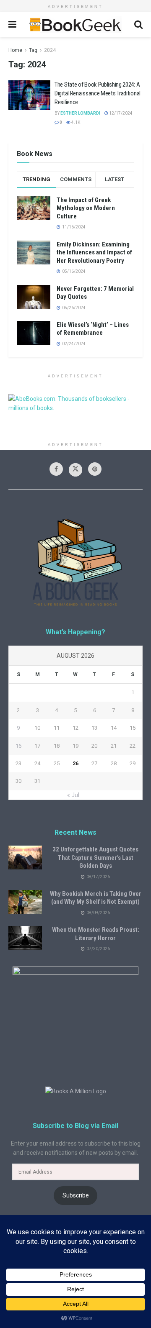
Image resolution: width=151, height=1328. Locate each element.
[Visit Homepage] (75, 24)
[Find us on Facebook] (56, 469)
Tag (33, 50)
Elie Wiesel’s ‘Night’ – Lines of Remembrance (93, 329)
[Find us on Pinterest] (95, 469)
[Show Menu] (12, 24)
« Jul (73, 795)
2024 (50, 50)
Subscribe (75, 1195)
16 (18, 746)
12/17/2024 (120, 113)
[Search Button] (138, 24)
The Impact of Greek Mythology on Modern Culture (86, 208)
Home (15, 50)
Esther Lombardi (80, 113)
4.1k (75, 122)
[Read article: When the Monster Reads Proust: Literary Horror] (25, 938)
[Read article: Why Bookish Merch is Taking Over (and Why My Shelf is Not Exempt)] (25, 902)
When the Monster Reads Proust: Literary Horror (95, 934)
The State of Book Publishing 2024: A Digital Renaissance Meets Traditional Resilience (98, 93)
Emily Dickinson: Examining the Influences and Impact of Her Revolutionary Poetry (94, 252)
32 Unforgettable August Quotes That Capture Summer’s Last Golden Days (95, 857)
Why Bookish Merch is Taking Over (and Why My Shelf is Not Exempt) (95, 898)
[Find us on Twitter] (75, 470)
